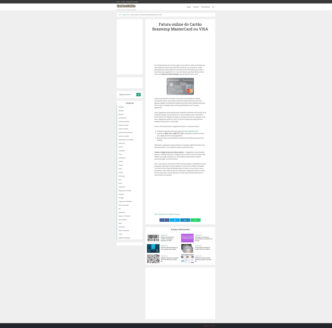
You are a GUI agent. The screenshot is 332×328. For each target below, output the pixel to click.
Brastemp (163, 214)
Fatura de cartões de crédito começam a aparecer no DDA (167, 238)
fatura (178, 214)
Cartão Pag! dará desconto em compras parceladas (169, 248)
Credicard (171, 214)
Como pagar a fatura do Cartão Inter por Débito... (203, 248)
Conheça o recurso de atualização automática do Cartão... (203, 238)
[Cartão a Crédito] (126, 5)
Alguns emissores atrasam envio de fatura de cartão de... (169, 259)
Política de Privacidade (132, 2)
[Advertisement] (129, 47)
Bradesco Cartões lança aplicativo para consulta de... (203, 259)
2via (156, 214)
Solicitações (205, 7)
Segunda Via (126, 15)
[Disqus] (180, 293)
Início (119, 15)
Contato (123, 2)
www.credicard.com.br (191, 131)
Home (118, 2)
